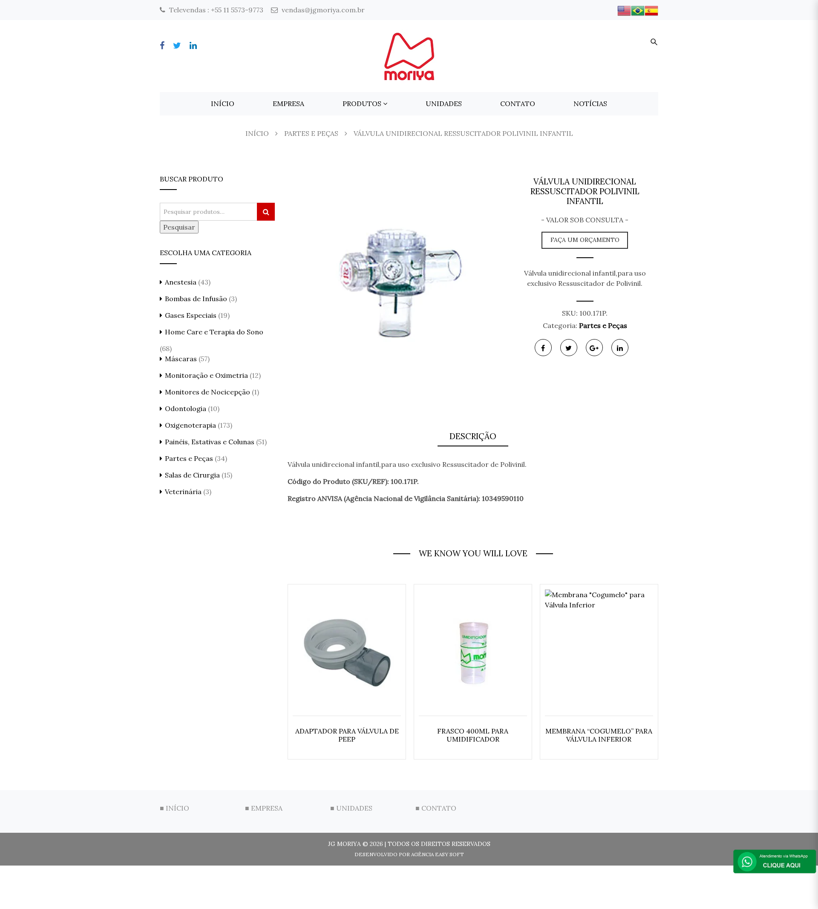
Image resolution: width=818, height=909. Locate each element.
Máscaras (181, 358)
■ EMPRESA (263, 808)
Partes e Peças (603, 325)
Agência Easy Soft (437, 854)
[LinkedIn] (193, 45)
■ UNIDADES (351, 808)
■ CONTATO (435, 808)
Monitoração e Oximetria (206, 375)
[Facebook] (162, 45)
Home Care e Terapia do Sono (214, 332)
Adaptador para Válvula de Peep (347, 735)
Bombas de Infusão (196, 298)
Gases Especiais (190, 315)
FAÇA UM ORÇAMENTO (584, 240)
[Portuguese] (638, 10)
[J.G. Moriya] (409, 53)
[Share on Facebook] (543, 347)
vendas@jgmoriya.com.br (322, 10)
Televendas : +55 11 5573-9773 (215, 10)
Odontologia (185, 408)
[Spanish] (651, 10)
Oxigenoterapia (190, 425)
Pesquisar (179, 227)
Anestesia (180, 282)
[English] (624, 10)
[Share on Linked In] (619, 347)
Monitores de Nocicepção (207, 392)
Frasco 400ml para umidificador (472, 735)
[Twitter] (177, 45)
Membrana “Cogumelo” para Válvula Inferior (598, 735)
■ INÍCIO (174, 808)
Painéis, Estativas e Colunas (209, 441)
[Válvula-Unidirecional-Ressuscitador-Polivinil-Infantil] (393, 281)
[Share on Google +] (594, 347)
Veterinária (183, 491)
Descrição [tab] (472, 436)
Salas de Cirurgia (192, 475)
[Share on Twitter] (568, 347)
